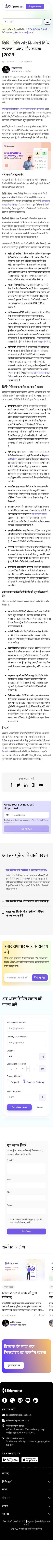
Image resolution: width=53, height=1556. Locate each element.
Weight (11, 1051)
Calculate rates (19, 1107)
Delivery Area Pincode (17, 1037)
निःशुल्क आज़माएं (35, 6)
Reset (40, 1107)
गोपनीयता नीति (19, 1521)
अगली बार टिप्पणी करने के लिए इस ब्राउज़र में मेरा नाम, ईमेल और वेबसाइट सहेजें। (26, 1221)
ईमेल (9, 1192)
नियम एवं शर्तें (7, 1521)
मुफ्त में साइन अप (14, 1365)
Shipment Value (14, 1092)
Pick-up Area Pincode (17, 1022)
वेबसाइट (10, 1205)
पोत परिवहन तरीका (39, 514)
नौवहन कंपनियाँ (44, 341)
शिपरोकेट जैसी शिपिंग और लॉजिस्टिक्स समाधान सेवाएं (23, 109)
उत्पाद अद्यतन (8, 1287)
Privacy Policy (37, 820)
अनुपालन (30, 1521)
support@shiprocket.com (19, 1414)
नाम (9, 1179)
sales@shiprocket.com (17, 1420)
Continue (26, 828)
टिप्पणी (10, 1160)
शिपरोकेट (15, 71)
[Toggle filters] (47, 22)
